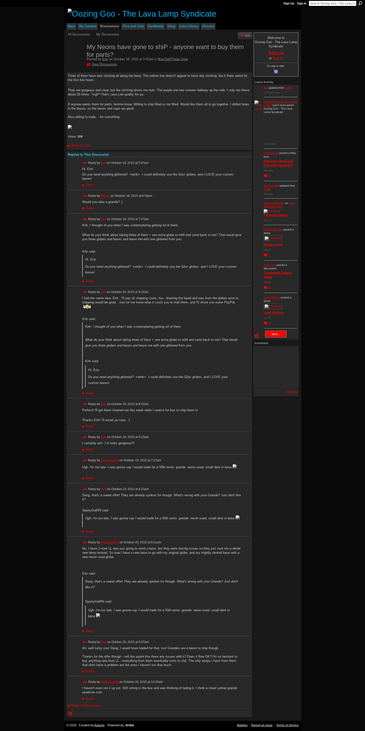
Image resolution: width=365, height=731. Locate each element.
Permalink (85, 163)
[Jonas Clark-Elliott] (261, 367)
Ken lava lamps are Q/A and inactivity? (278, 163)
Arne (266, 203)
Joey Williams (272, 297)
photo (279, 206)
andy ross (270, 264)
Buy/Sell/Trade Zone (173, 59)
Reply (88, 185)
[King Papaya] (261, 354)
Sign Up (288, 3)
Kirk (103, 163)
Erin (105, 59)
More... (276, 334)
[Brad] (288, 367)
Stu (266, 87)
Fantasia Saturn (276, 215)
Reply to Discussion (84, 705)
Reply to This (79, 145)
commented (277, 203)
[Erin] (76, 57)
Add (247, 35)
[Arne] (275, 380)
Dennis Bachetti (273, 229)
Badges (242, 725)
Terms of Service (287, 725)
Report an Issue (262, 725)
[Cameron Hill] (275, 354)
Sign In (301, 3)
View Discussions (104, 64)
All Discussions (79, 34)
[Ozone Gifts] (288, 354)
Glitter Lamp (273, 244)
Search (360, 3)
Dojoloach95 (271, 152)
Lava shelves (274, 312)
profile (288, 87)
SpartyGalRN (110, 460)
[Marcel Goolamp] (288, 380)
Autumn (99, 725)
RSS (70, 714)
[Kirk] (275, 367)
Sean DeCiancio (273, 101)
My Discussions (107, 34)
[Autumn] (261, 380)
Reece (105, 196)
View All (292, 391)
